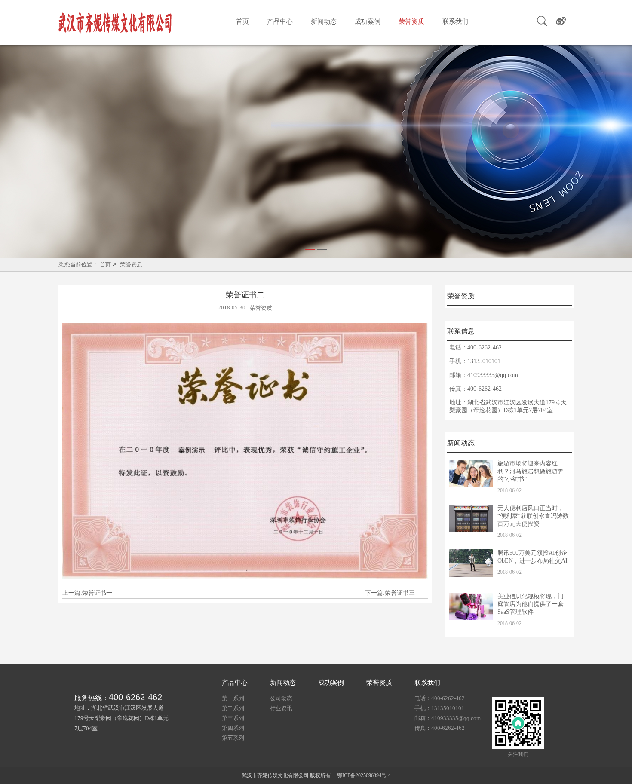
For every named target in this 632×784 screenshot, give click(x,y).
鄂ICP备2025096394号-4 (364, 775)
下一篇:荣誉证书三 (390, 593)
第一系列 (233, 698)
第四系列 (233, 728)
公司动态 (281, 698)
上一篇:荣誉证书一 (87, 593)
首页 (242, 21)
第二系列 (233, 708)
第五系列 (233, 738)
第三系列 (233, 718)
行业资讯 (281, 708)
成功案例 (367, 21)
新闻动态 (324, 21)
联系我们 (455, 21)
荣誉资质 (411, 21)
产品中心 (280, 21)
